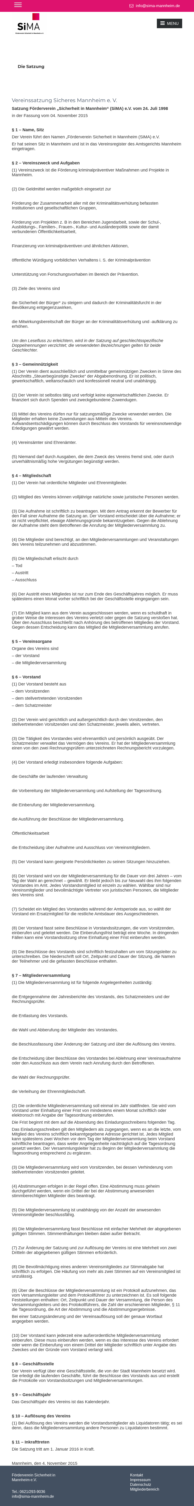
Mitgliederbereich (144, 1489)
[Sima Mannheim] (29, 23)
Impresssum (140, 1480)
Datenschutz (140, 1485)
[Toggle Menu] (18, 4)
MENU (173, 23)
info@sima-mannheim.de (157, 6)
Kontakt (136, 1475)
